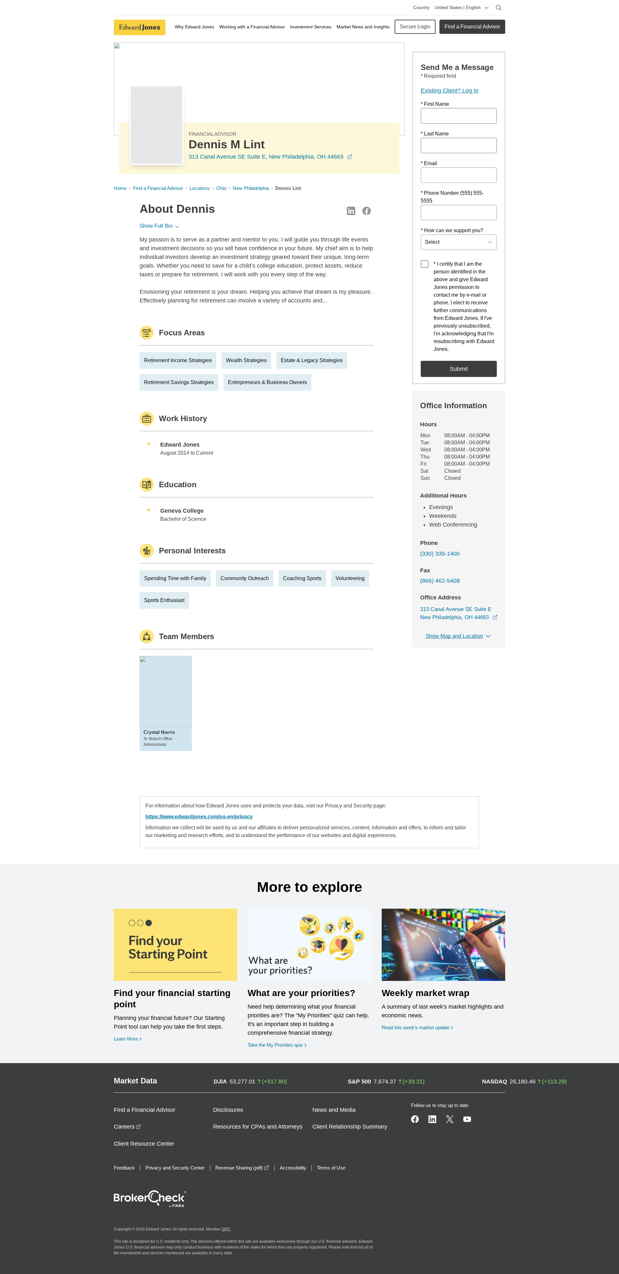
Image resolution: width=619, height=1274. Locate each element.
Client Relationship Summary (349, 1126)
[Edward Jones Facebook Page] (415, 1119)
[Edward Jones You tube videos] (467, 1119)
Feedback (124, 1167)
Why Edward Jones (194, 26)
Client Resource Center (144, 1144)
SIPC (226, 1229)
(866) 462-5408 (440, 581)
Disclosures (228, 1110)
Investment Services (310, 26)
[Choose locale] (486, 8)
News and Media (334, 1110)
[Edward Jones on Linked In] (432, 1119)
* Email (429, 163)
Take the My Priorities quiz (277, 1045)
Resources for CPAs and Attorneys (257, 1126)
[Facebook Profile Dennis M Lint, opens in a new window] (366, 211)
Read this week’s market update (415, 1027)
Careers (127, 1126)
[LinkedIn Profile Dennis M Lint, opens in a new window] (351, 211)
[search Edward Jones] (498, 7)
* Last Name (435, 133)
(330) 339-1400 (440, 554)
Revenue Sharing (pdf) (242, 1167)
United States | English (458, 7)
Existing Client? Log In (449, 90)
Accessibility (293, 1167)
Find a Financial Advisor (472, 26)
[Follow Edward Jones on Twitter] (450, 1119)
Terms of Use (331, 1167)
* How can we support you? (452, 230)
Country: (422, 7)
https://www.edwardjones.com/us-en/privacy (199, 816)
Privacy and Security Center (175, 1167)
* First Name (435, 104)
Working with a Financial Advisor (252, 26)
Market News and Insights (363, 26)
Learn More (128, 1039)
